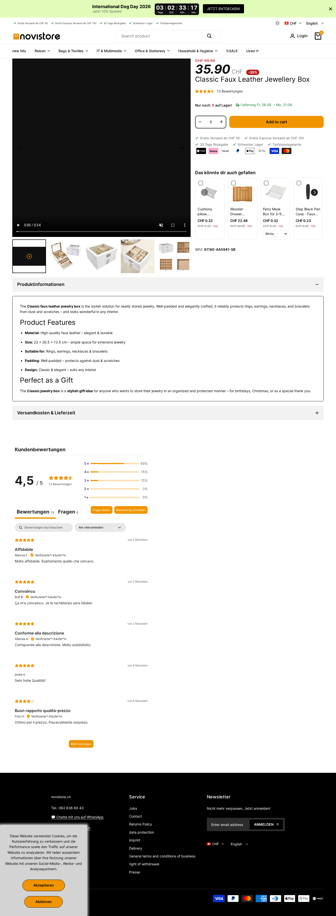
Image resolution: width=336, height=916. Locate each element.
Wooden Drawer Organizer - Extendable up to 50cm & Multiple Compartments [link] (242, 211)
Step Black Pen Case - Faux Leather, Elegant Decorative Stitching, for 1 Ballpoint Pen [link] (308, 211)
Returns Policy (140, 824)
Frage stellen (101, 510)
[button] (314, 192)
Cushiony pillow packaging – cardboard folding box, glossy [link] (207, 211)
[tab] (68, 512)
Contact (135, 816)
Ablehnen (43, 902)
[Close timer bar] (331, 9)
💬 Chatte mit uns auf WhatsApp (77, 817)
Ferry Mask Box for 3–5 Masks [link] (272, 211)
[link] (210, 192)
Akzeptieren (43, 885)
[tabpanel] (81, 638)
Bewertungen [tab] (35, 512)
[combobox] (159, 35)
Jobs (133, 808)
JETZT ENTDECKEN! (223, 9)
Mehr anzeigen (81, 744)
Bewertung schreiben (131, 510)
